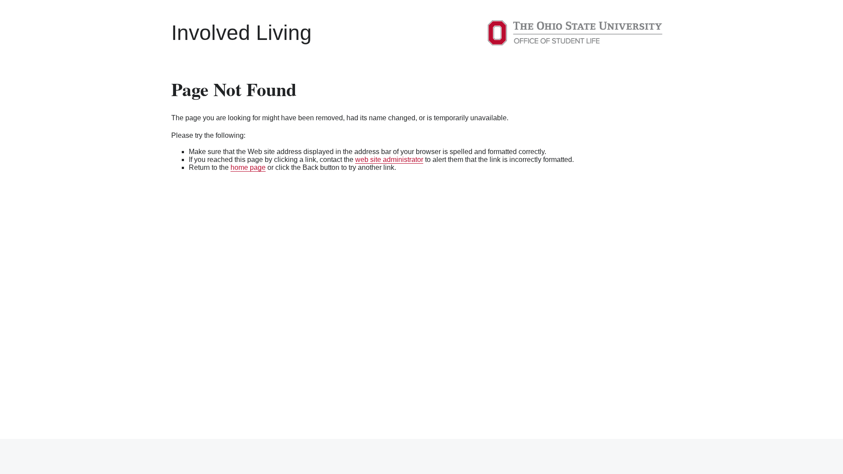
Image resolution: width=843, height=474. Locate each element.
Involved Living (241, 32)
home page (248, 167)
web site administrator (389, 159)
